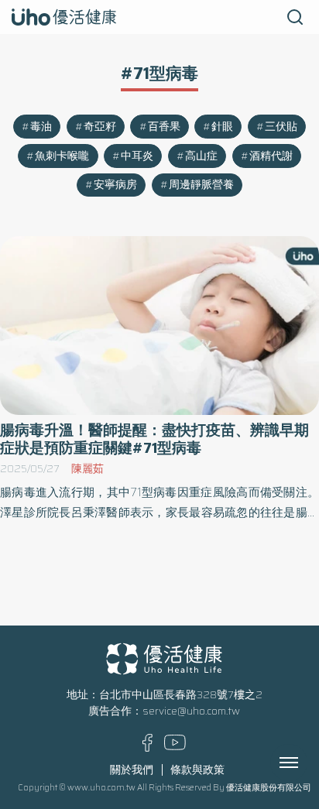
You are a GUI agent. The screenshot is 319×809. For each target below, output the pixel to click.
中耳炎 (137, 156)
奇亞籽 (100, 126)
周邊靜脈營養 (201, 185)
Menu (305, 762)
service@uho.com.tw (191, 711)
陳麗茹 (87, 469)
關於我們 (131, 770)
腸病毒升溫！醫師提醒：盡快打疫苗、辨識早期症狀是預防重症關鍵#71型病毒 (154, 439)
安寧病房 (115, 185)
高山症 (201, 156)
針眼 (222, 126)
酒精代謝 (271, 156)
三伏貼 (281, 126)
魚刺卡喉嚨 (62, 156)
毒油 (41, 126)
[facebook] (147, 748)
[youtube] (175, 747)
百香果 (164, 126)
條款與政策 (197, 770)
